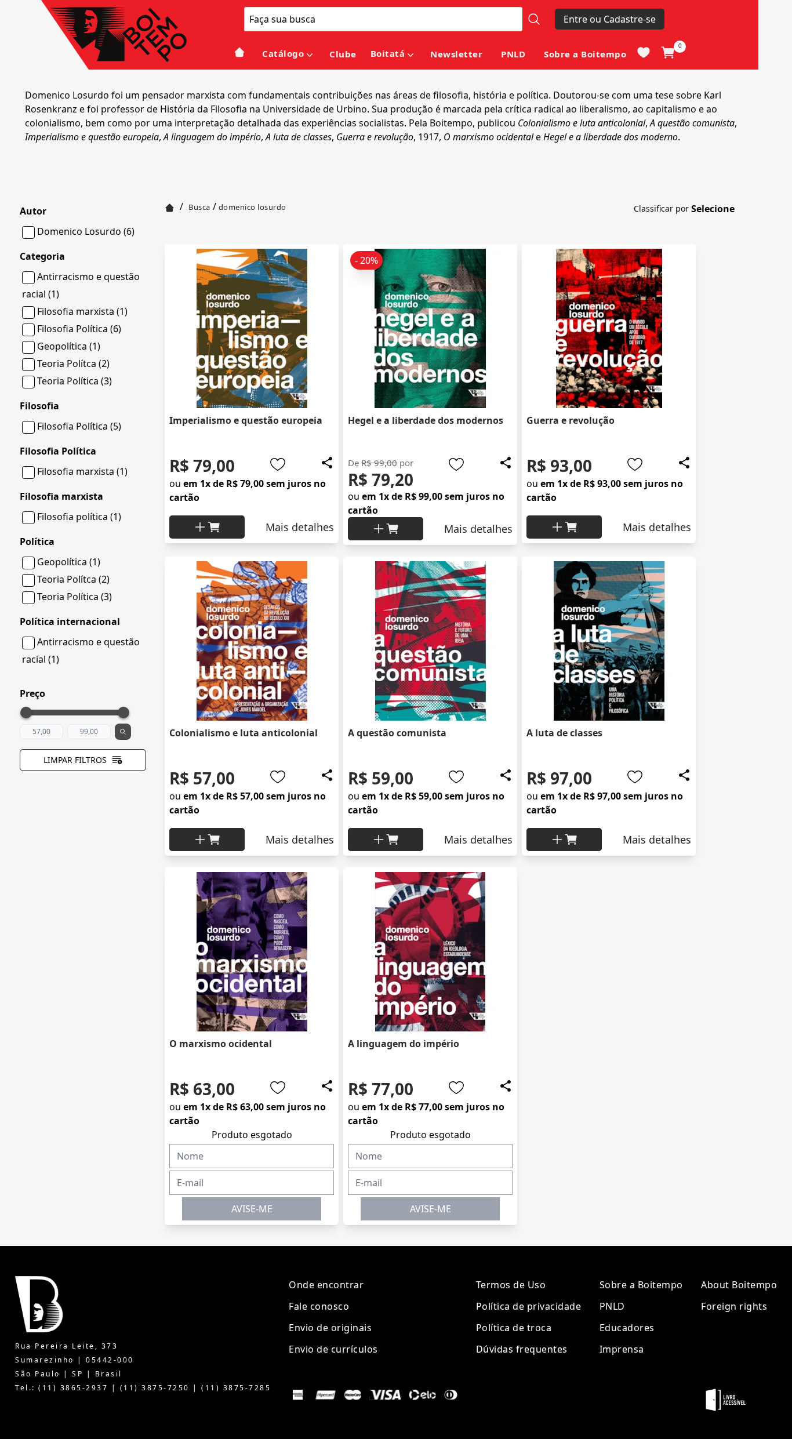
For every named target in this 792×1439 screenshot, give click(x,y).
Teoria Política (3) (74, 381)
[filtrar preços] (123, 732)
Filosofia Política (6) (79, 328)
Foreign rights (734, 1306)
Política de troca (514, 1327)
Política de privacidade (529, 1306)
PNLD (513, 54)
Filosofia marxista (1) (82, 311)
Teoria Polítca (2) (73, 363)
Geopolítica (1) (68, 346)
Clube (343, 54)
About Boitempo (739, 1284)
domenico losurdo (252, 207)
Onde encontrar (326, 1284)
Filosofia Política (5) (79, 426)
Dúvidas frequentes (522, 1349)
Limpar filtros (75, 759)
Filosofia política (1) (79, 516)
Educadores (627, 1327)
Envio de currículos (333, 1349)
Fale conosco (319, 1306)
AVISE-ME (252, 1208)
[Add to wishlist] (277, 464)
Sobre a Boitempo (585, 54)
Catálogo (283, 53)
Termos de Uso (511, 1284)
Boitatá (387, 53)
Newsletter (456, 54)
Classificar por (661, 208)
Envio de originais (330, 1327)
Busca (199, 207)
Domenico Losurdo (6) (86, 231)
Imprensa (622, 1349)
